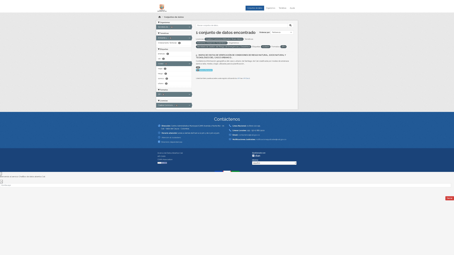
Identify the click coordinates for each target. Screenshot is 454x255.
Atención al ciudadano (171, 137)
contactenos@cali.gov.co (249, 135)
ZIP (198, 67)
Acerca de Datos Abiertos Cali (170, 153)
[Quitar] (249, 47)
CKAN (256, 155)
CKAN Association (164, 159)
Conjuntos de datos (254, 8)
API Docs (246, 78)
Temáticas (282, 8)
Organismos (270, 8)
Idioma (255, 160)
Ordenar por (264, 32)
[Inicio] (159, 17)
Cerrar (449, 198)
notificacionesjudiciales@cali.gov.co (271, 139)
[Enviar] (290, 25)
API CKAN (161, 156)
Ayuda (292, 8)
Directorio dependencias (171, 142)
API (238, 78)
